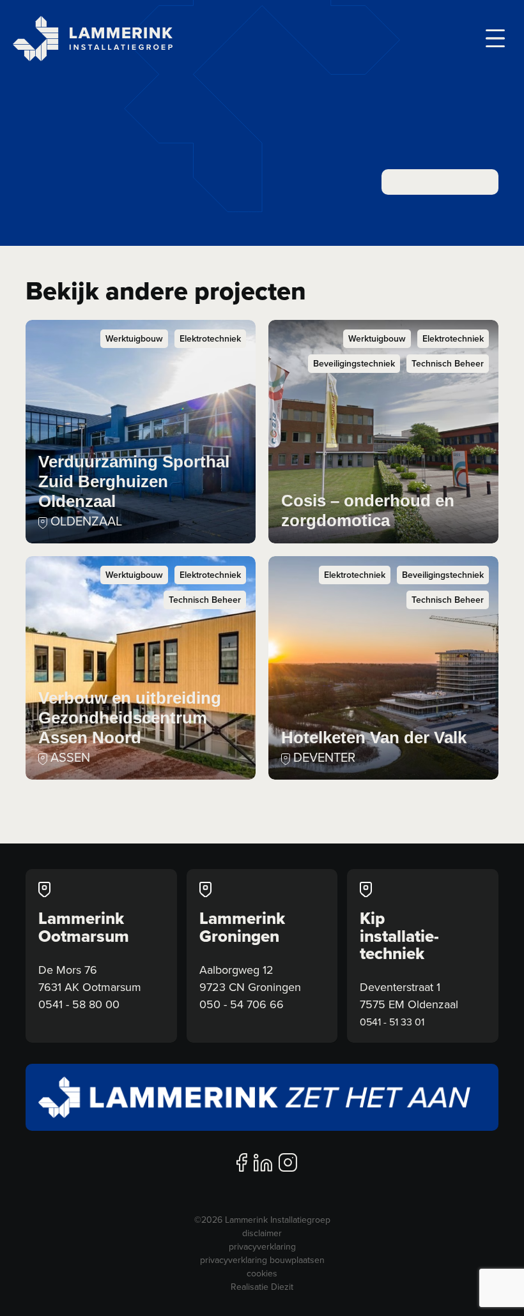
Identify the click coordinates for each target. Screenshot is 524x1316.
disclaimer (262, 1233)
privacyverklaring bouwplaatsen (262, 1259)
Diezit (282, 1286)
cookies (262, 1273)
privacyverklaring (262, 1246)
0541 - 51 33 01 (392, 1022)
